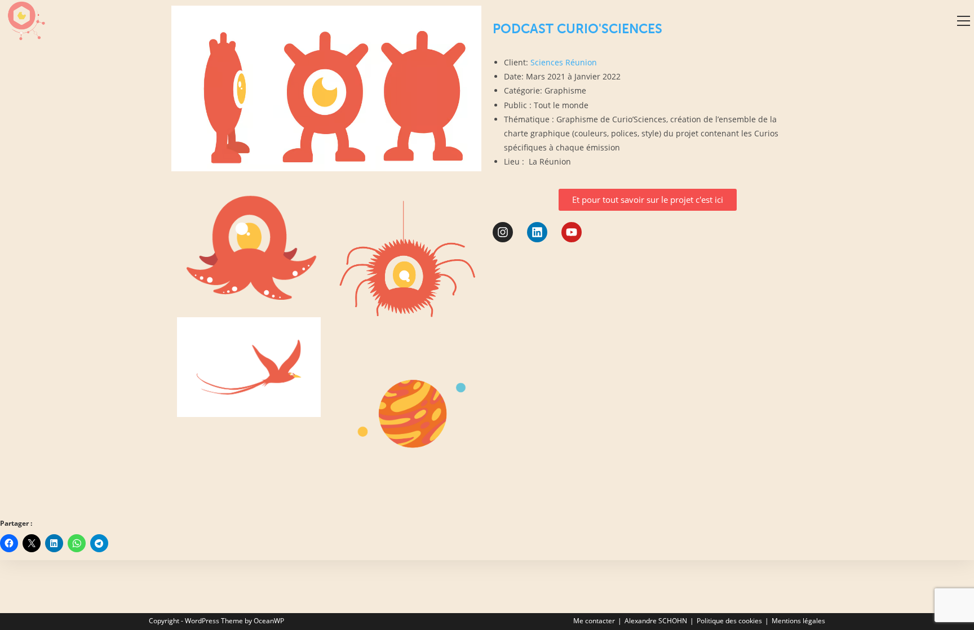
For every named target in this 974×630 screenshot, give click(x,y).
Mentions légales (798, 620)
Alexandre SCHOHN (656, 620)
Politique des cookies (729, 620)
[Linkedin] (537, 232)
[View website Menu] (963, 21)
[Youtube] (571, 232)
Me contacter (594, 620)
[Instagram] (503, 232)
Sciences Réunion (563, 62)
